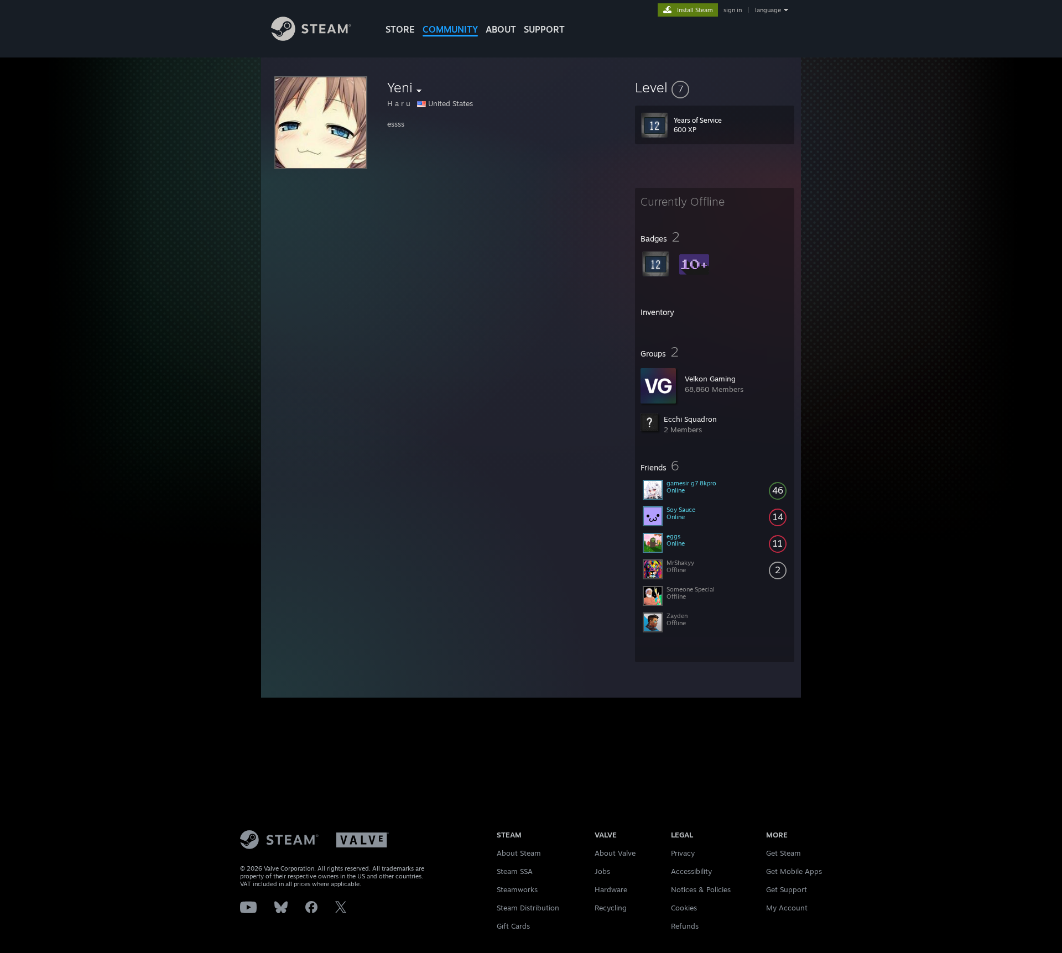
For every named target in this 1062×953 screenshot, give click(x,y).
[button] (714, 87)
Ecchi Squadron (690, 419)
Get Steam (783, 853)
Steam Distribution (528, 907)
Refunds (685, 925)
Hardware (611, 889)
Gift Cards (513, 925)
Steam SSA (515, 871)
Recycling (611, 907)
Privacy (683, 853)
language (768, 10)
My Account (787, 907)
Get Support (786, 889)
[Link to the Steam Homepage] (311, 38)
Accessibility (691, 871)
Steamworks (517, 889)
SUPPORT (544, 29)
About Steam (519, 853)
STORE (400, 29)
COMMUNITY (450, 29)
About (501, 29)
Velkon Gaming (710, 378)
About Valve (615, 853)
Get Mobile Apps (794, 871)
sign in (732, 10)
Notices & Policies (701, 889)
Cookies (684, 907)
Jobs (602, 871)
